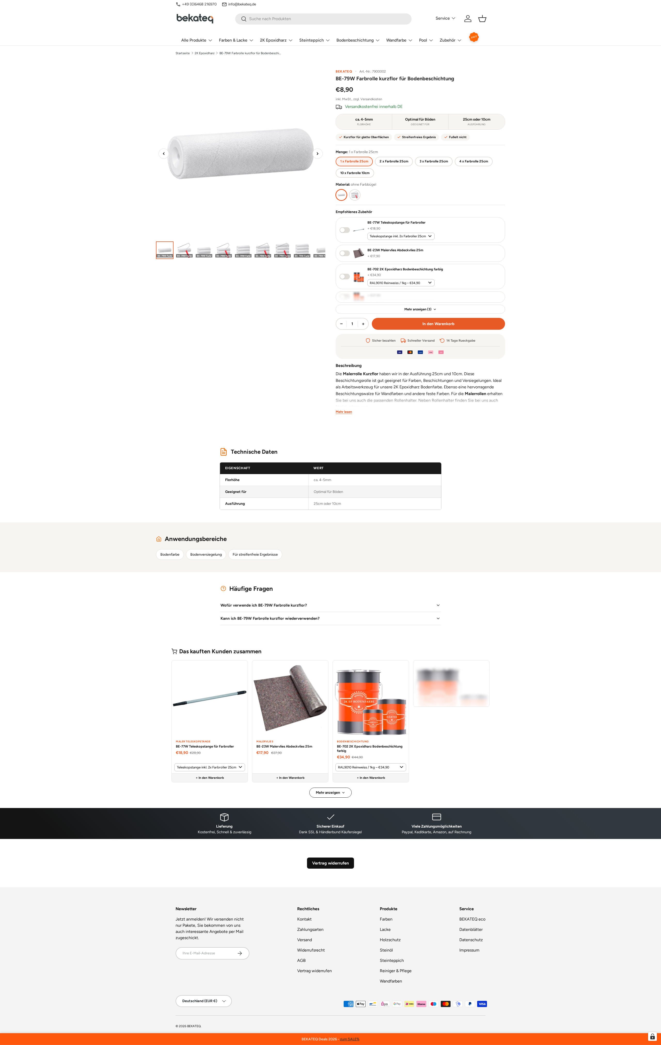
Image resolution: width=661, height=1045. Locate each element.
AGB (301, 960)
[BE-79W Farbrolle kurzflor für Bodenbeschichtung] (165, 250)
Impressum (469, 950)
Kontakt (304, 919)
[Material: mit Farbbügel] (354, 195)
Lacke (385, 929)
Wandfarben (391, 981)
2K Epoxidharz (273, 40)
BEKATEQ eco (472, 919)
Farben (386, 919)
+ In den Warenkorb (210, 778)
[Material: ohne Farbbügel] (341, 195)
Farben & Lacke (233, 40)
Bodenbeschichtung (355, 40)
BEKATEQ (194, 1026)
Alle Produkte (193, 40)
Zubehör (447, 40)
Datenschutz (471, 939)
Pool (423, 40)
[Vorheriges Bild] (164, 153)
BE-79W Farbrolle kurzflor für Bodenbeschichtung (250, 53)
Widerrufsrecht (311, 950)
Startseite (183, 53)
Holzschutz (390, 939)
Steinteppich (311, 40)
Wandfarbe (396, 40)
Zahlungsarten (310, 929)
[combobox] (323, 18)
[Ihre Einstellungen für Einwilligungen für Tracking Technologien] (652, 1036)
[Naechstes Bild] (317, 153)
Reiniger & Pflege (396, 970)
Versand (304, 939)
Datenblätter (471, 929)
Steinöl (386, 950)
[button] (482, 18)
